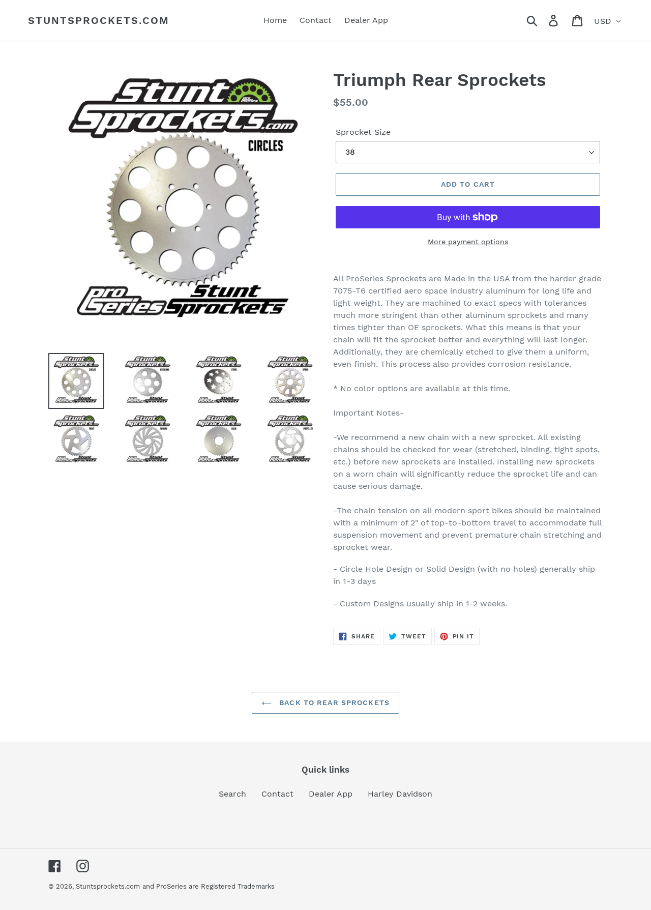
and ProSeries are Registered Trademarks (208, 886)
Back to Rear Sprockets (333, 702)
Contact (277, 794)
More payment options (468, 242)
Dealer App (330, 794)
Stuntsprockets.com (98, 20)
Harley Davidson (400, 794)
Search (232, 794)
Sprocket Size (363, 132)
